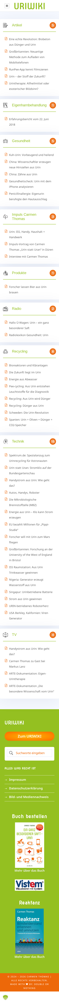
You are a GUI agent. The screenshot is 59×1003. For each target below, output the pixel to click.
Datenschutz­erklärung (26, 788)
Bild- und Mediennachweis (29, 797)
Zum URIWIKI (29, 736)
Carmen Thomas (38, 976)
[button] (5, 997)
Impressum (17, 780)
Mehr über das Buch (30, 870)
